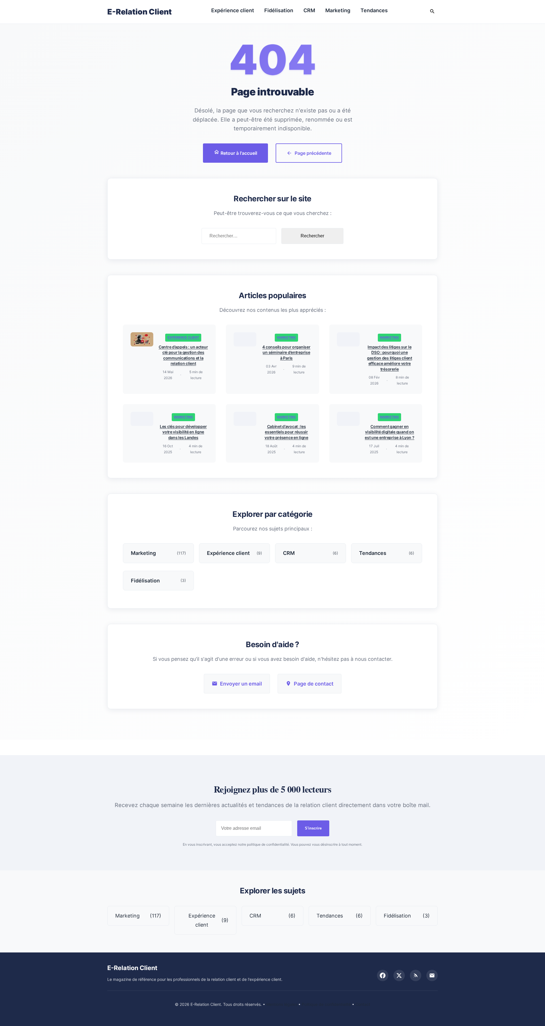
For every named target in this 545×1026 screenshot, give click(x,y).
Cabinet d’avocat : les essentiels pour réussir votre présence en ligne (286, 432)
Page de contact (314, 684)
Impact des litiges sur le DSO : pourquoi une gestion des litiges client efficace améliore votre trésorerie (389, 357)
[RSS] (415, 975)
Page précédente (313, 153)
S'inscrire (313, 828)
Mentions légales (281, 1004)
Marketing (337, 10)
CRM (309, 10)
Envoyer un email (241, 684)
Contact (362, 1004)
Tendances (374, 10)
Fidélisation (278, 10)
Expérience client (232, 10)
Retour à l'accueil (238, 153)
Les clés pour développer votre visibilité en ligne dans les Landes (183, 432)
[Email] (432, 975)
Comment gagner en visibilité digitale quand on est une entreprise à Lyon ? (389, 432)
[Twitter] (399, 975)
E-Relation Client (139, 11)
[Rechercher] (432, 12)
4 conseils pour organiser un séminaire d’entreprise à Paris (286, 352)
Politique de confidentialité (326, 1004)
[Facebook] (382, 975)
